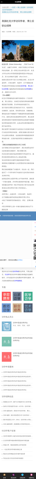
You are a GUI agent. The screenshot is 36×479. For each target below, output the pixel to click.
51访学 (7, 274)
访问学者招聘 (7, 10)
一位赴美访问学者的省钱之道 (12, 449)
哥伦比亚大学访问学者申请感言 (13, 458)
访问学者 (23, 86)
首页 (13, 7)
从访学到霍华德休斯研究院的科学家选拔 (16, 440)
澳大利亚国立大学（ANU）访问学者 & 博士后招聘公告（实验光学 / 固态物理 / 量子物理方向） (18, 419)
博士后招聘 (21, 7)
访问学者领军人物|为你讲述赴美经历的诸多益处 (18, 436)
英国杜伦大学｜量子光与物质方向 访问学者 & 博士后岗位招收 (18, 402)
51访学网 (5, 89)
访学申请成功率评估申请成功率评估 (14, 372)
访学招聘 (29, 7)
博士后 (30, 86)
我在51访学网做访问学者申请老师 (14, 454)
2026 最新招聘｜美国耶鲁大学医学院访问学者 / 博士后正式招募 (18, 424)
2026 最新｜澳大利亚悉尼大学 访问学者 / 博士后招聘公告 (18, 415)
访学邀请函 (18, 281)
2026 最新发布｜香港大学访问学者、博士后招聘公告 (18, 411)
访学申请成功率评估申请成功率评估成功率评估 (18, 376)
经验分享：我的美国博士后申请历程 (14, 445)
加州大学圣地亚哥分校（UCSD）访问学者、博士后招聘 (18, 406)
